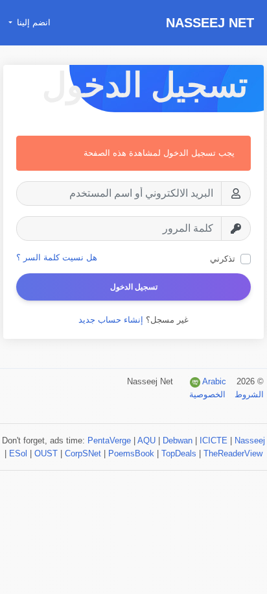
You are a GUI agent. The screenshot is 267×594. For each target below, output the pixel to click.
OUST (46, 453)
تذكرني (222, 259)
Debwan (177, 440)
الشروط (248, 394)
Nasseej (250, 440)
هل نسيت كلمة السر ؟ (56, 257)
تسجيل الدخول (133, 286)
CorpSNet (83, 453)
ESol (18, 453)
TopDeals (178, 453)
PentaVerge (109, 440)
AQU (146, 440)
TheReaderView (232, 453)
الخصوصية (207, 394)
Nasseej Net (210, 23)
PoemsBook (131, 453)
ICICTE (213, 440)
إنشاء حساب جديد (110, 320)
